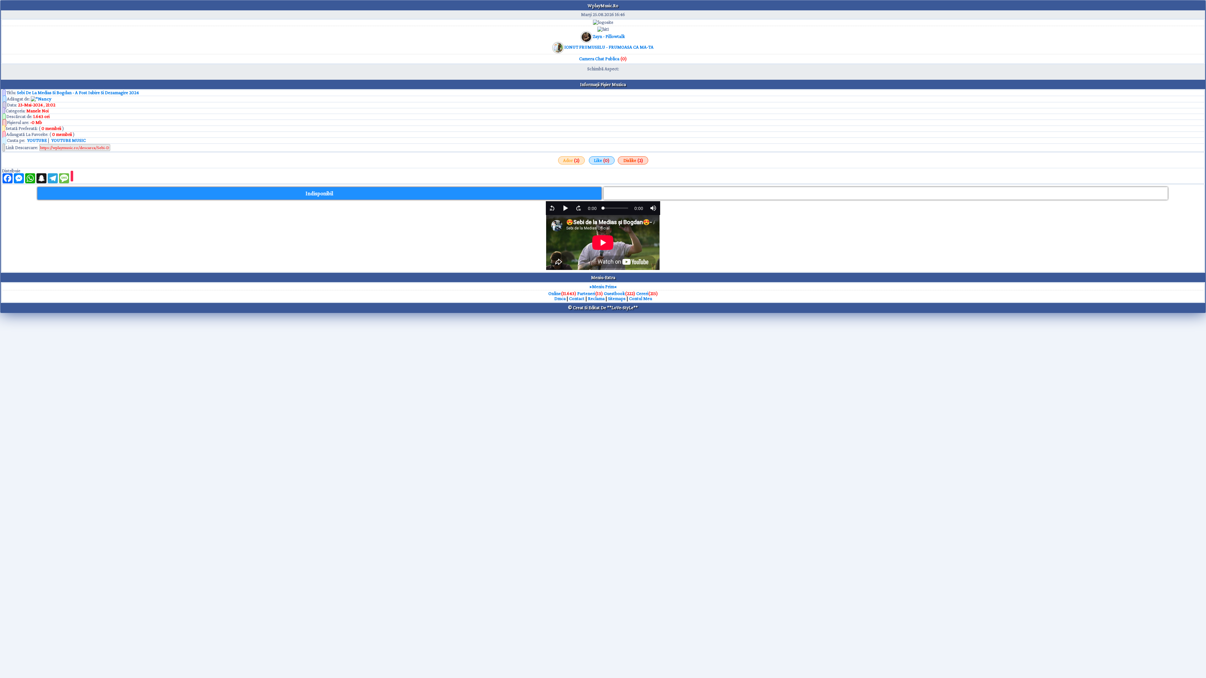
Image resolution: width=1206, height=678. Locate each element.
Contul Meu (640, 298)
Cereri (642, 293)
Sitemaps (617, 298)
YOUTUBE (36, 140)
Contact (576, 298)
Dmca (560, 298)
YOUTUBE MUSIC (68, 140)
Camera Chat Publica (603, 58)
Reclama (596, 298)
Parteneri (586, 293)
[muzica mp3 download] (558, 47)
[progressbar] (592, 208)
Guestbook (614, 293)
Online (554, 293)
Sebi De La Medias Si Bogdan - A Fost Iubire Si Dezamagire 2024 (78, 92)
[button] (552, 208)
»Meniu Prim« (603, 286)
